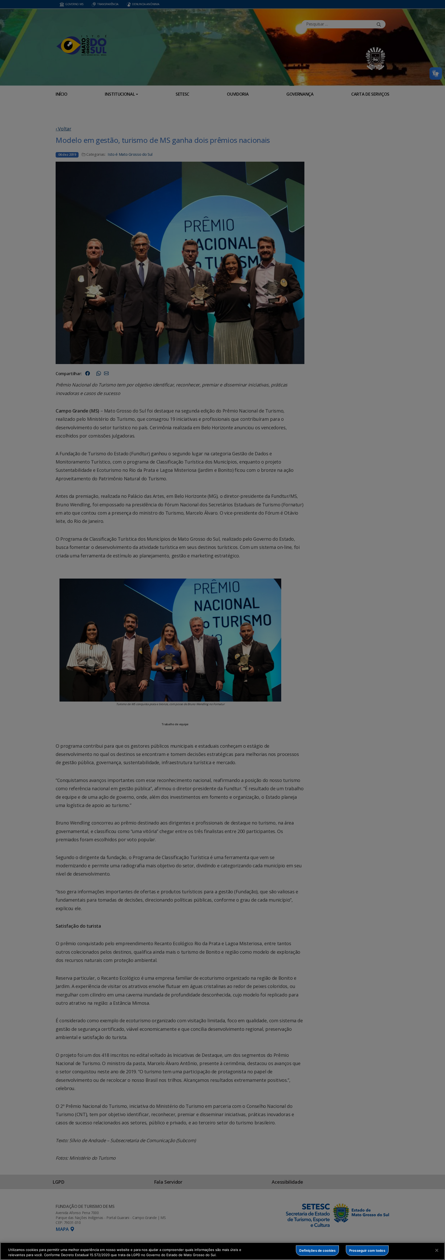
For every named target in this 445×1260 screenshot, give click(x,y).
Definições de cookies (317, 1250)
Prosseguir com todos (367, 1250)
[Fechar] (436, 1250)
